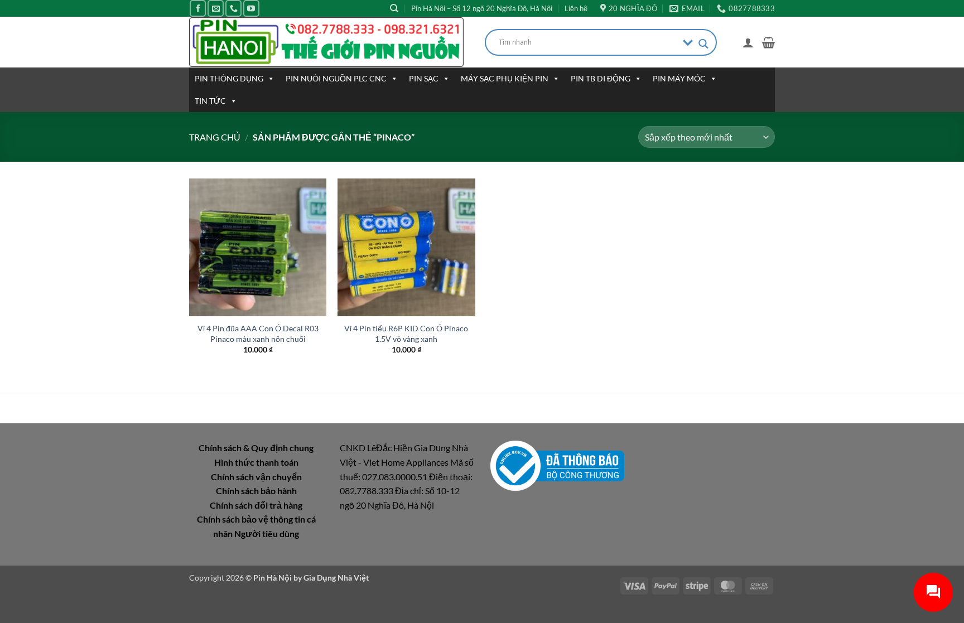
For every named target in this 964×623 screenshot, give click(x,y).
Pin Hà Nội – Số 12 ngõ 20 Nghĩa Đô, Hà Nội (481, 8)
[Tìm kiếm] (394, 8)
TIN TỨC (210, 100)
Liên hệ (576, 8)
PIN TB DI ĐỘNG (600, 78)
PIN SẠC (423, 78)
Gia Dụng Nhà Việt (336, 577)
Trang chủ (214, 137)
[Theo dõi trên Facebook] (198, 8)
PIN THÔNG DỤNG (229, 78)
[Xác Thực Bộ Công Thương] (557, 465)
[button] (748, 42)
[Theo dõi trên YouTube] (251, 8)
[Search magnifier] (703, 44)
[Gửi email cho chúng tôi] (216, 8)
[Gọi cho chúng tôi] (233, 8)
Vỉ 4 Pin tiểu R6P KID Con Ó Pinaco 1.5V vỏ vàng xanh (406, 333)
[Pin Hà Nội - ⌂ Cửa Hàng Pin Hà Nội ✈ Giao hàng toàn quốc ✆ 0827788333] (328, 42)
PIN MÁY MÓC (679, 78)
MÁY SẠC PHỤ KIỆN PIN (504, 78)
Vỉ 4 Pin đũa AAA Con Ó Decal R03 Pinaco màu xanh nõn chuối (258, 333)
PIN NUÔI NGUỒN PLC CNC (336, 78)
